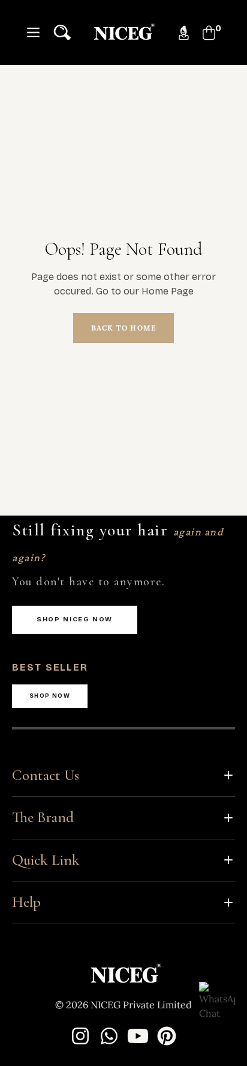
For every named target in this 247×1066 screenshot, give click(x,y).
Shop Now (49, 695)
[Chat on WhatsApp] (217, 1000)
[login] (179, 33)
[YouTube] (138, 1036)
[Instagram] (80, 1036)
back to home (123, 327)
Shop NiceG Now (75, 619)
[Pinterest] (167, 1036)
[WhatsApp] (109, 1036)
